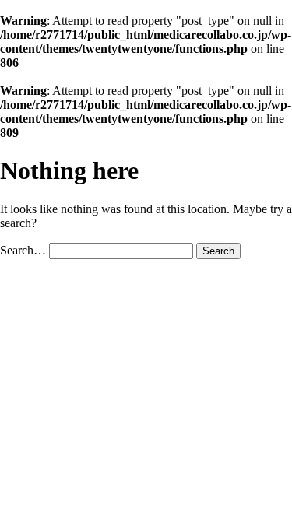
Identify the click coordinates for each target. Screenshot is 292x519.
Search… (23, 250)
